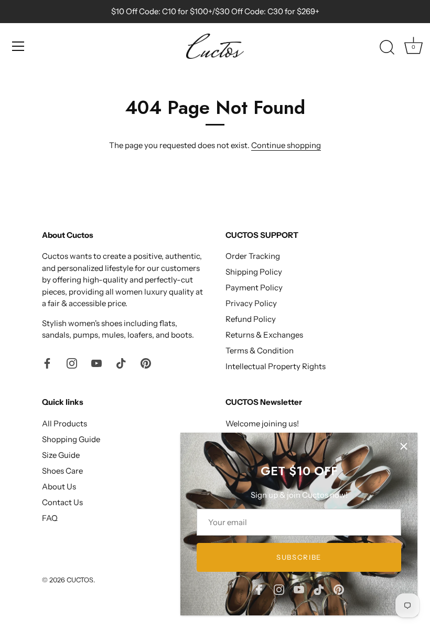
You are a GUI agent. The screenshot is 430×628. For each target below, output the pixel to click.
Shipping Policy (253, 272)
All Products (64, 423)
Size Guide (61, 455)
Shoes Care (62, 471)
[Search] (387, 47)
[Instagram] (279, 589)
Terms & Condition (259, 350)
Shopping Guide (71, 439)
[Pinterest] (339, 589)
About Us (59, 486)
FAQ (50, 518)
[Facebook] (259, 589)
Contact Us (62, 502)
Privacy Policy (251, 303)
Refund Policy (250, 319)
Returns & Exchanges (264, 335)
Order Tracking (252, 256)
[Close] (403, 446)
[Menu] (18, 46)
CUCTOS (80, 580)
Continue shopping (286, 145)
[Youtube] (299, 589)
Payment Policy (254, 287)
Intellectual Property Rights (275, 366)
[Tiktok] (319, 589)
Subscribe (298, 557)
